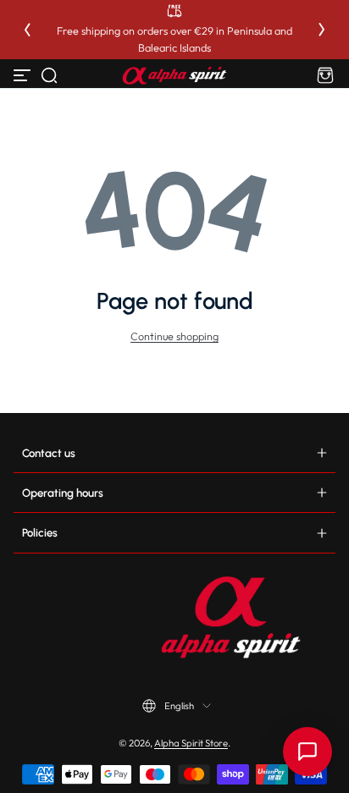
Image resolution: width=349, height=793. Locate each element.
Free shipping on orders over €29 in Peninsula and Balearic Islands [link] (174, 39)
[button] (49, 75)
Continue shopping (174, 336)
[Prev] (27, 29)
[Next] (321, 29)
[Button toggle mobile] (24, 75)
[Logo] (174, 75)
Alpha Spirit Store (191, 743)
